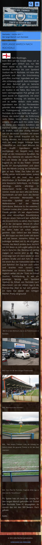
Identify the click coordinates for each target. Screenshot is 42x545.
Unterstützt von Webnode (20, 542)
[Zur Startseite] (20, 14)
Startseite (6, 34)
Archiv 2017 (16, 34)
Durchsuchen (31, 4)
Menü (37, 4)
